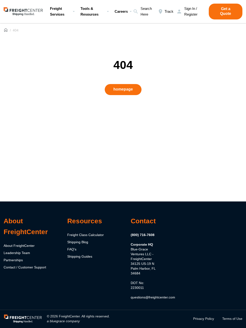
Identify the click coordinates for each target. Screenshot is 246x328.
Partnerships (13, 260)
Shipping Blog (77, 242)
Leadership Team (17, 253)
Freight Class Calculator (85, 235)
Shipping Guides (79, 256)
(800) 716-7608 (142, 235)
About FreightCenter (19, 246)
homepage (123, 89)
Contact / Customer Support (25, 267)
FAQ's (71, 249)
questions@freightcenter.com (153, 297)
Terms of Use (232, 319)
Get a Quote (225, 11)
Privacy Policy (203, 319)
